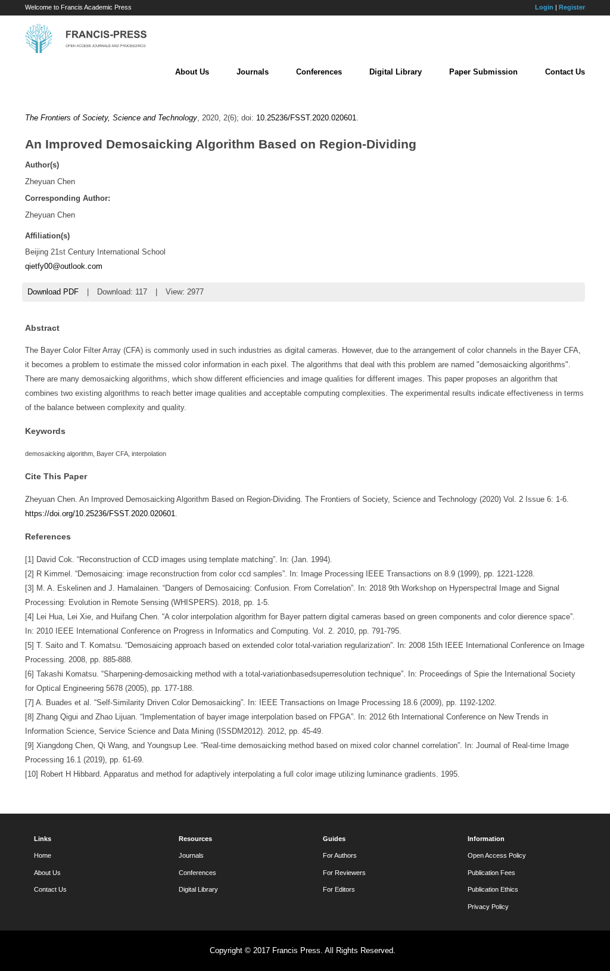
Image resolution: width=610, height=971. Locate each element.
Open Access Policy (497, 855)
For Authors (340, 855)
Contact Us (565, 71)
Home (42, 855)
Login (544, 7)
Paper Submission (483, 71)
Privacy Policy (488, 906)
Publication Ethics (493, 889)
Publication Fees (491, 872)
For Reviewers (344, 872)
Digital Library (395, 71)
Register (572, 7)
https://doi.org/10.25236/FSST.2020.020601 (100, 513)
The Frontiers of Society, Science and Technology (111, 117)
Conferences (319, 71)
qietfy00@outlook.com (63, 266)
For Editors (339, 889)
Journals (252, 71)
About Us (192, 71)
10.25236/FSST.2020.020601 (306, 117)
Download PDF (53, 291)
